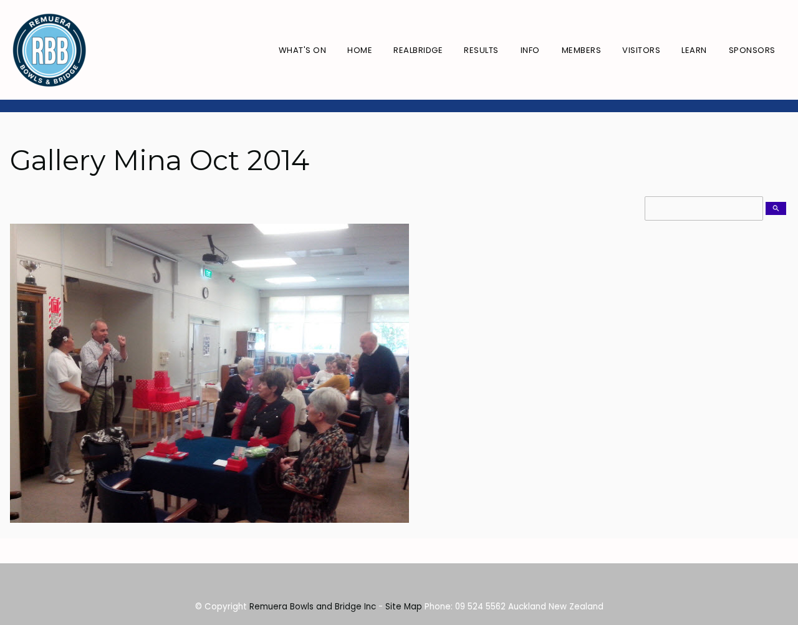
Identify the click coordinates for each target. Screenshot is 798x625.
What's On (303, 50)
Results (481, 50)
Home (359, 50)
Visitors (641, 50)
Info (530, 50)
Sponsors (752, 50)
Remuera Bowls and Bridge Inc (312, 607)
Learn (694, 50)
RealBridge (418, 50)
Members (582, 50)
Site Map (403, 607)
